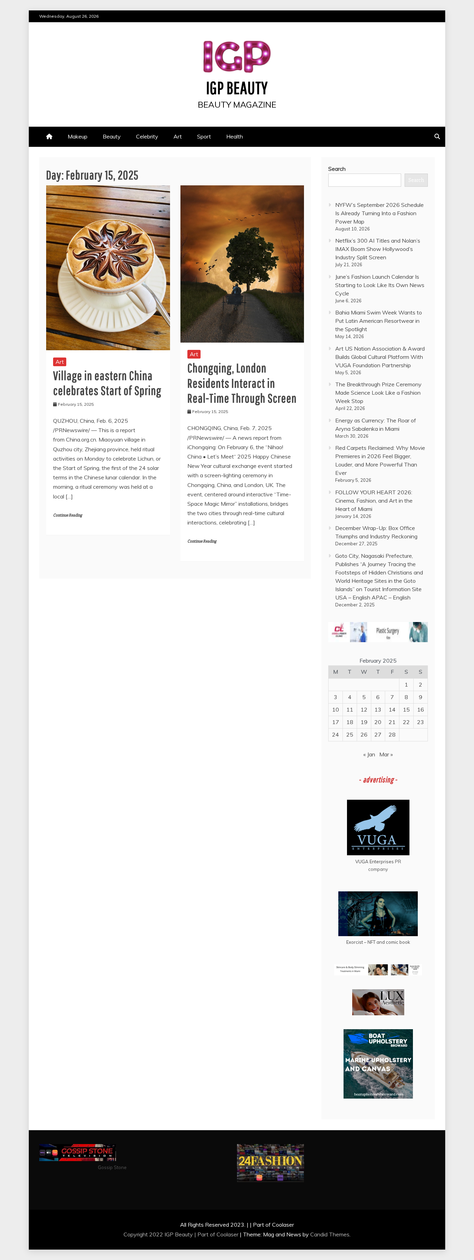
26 (364, 734)
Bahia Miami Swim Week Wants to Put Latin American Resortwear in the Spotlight (378, 321)
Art (177, 136)
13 (377, 709)
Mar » (386, 754)
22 (406, 722)
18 (349, 722)
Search (337, 168)
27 (377, 734)
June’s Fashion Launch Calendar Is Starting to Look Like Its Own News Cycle (379, 285)
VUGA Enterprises (374, 861)
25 (349, 734)
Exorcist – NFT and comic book (378, 942)
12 (364, 709)
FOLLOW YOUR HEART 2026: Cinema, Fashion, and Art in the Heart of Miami (374, 500)
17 (335, 722)
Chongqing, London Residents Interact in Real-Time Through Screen (242, 383)
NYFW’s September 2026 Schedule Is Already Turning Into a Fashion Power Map (379, 213)
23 (420, 722)
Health (234, 136)
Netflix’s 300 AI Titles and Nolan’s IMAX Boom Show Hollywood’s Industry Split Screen (377, 249)
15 (406, 709)
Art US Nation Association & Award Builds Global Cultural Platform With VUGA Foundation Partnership (380, 357)
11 (349, 709)
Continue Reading (67, 515)
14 (392, 709)
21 (392, 722)
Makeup (77, 136)
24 (335, 734)
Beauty (112, 136)
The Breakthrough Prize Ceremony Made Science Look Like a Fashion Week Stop (378, 392)
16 (420, 709)
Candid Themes (329, 1234)
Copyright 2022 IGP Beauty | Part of (170, 1234)
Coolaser (227, 1234)
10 (335, 709)
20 (377, 722)
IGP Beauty (237, 87)
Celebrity (147, 136)
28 (392, 734)
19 (364, 722)
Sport (204, 136)
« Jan (369, 754)
